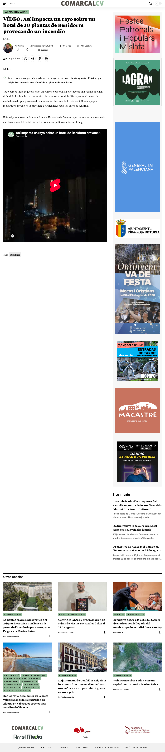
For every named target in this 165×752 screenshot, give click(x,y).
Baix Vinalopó (11, 675)
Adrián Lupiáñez (67, 632)
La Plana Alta (31, 684)
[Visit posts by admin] (8, 48)
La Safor (9, 691)
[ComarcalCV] (82, 3)
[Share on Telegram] (32, 58)
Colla (62, 615)
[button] (6, 3)
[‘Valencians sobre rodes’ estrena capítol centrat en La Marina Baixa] (137, 657)
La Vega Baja (23, 691)
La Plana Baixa (12, 688)
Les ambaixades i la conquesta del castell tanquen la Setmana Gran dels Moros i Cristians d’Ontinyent (137, 505)
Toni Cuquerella (12, 636)
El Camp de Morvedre (15, 678)
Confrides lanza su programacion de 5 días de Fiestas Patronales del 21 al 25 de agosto (81, 623)
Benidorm (15, 254)
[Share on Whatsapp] (25, 58)
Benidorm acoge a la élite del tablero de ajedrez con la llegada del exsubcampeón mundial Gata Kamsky (137, 623)
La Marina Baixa (16, 11)
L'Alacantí (34, 678)
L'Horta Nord (11, 681)
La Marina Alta (29, 681)
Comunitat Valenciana (34, 675)
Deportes (119, 615)
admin (21, 46)
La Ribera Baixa (31, 688)
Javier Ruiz (120, 632)
